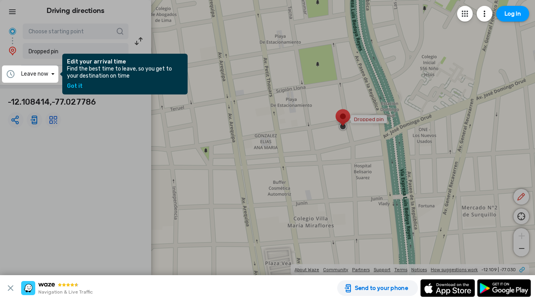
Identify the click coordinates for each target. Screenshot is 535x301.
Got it (75, 86)
